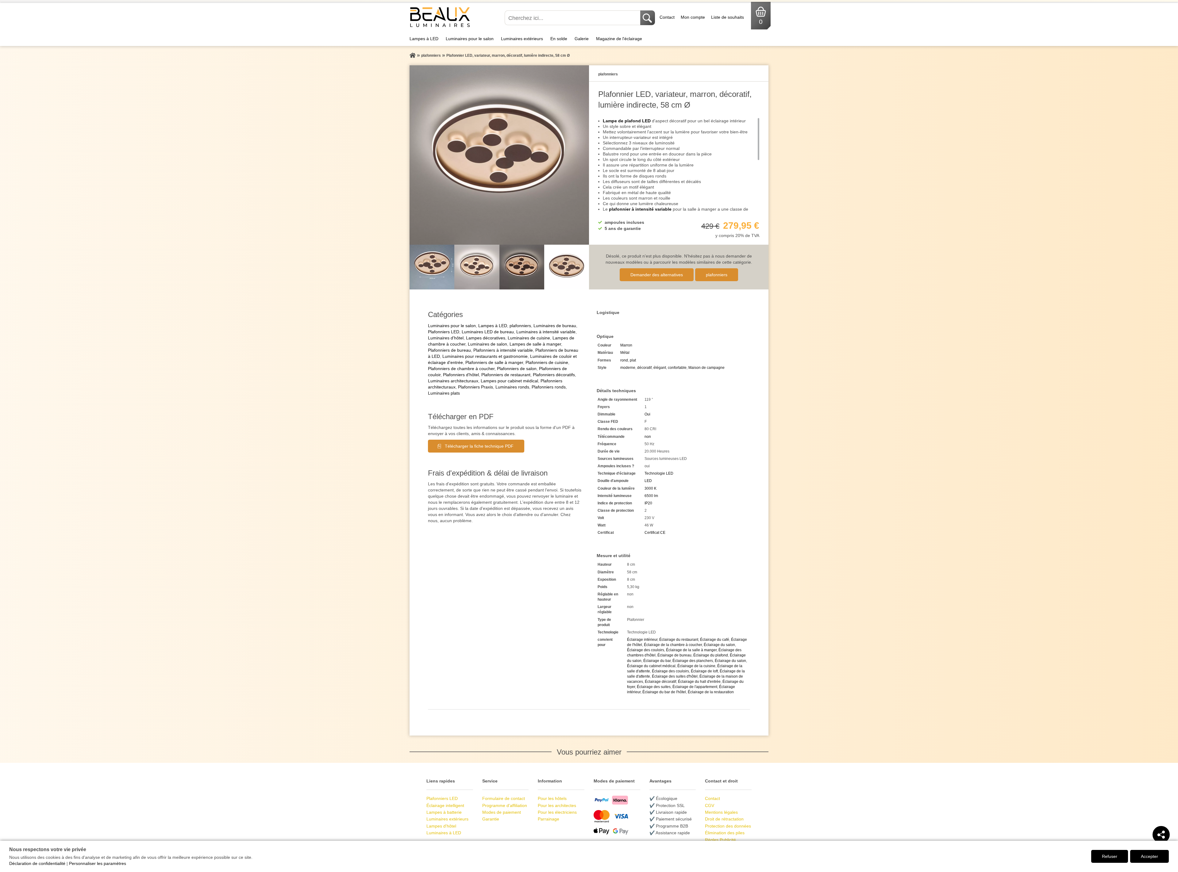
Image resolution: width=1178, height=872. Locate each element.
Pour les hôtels (552, 798)
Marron (626, 345)
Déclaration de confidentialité (37, 863)
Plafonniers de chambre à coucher (461, 368)
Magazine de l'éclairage (619, 38)
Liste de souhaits (727, 17)
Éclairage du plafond (710, 655)
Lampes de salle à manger (535, 344)
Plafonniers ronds (549, 386)
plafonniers (716, 274)
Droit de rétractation (724, 819)
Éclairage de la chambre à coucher (673, 645)
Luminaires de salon (487, 344)
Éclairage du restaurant (678, 639)
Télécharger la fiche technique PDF (479, 446)
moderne (627, 367)
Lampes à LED (424, 38)
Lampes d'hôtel (441, 826)
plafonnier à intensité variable (640, 209)
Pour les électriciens (557, 812)
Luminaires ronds (512, 386)
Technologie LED (659, 473)
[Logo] (440, 26)
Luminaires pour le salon (470, 38)
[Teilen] (1161, 834)
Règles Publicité (720, 839)
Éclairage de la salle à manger (691, 650)
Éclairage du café (714, 639)
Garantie (490, 819)
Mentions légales (721, 812)
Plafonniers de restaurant (505, 374)
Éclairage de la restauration (711, 692)
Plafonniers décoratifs (554, 374)
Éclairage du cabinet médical (651, 666)
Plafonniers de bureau (449, 350)
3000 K (650, 488)
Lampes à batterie (444, 812)
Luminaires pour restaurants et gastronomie (485, 356)
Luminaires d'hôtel (446, 337)
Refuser (1109, 856)
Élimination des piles (725, 832)
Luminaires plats (444, 393)
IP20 (648, 503)
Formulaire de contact (503, 798)
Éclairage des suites (654, 687)
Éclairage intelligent (445, 805)
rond (624, 360)
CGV (709, 805)
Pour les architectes (557, 805)
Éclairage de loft (704, 671)
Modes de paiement (501, 812)
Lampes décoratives (485, 337)
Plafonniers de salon (517, 368)
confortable (677, 367)
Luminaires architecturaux (453, 380)
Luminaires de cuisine (529, 337)
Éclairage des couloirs (645, 650)
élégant (659, 367)
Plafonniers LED (443, 331)
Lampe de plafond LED (627, 120)
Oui (647, 414)
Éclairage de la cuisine (696, 666)
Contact (667, 17)
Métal (624, 352)
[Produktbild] (499, 155)
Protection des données (728, 826)
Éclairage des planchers (692, 661)
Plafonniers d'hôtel (461, 374)
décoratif (644, 367)
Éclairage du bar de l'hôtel (664, 692)
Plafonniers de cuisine (546, 362)
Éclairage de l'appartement (694, 687)
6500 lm (651, 496)
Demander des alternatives (656, 274)
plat (633, 360)
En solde (558, 38)
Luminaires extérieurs (522, 38)
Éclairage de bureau (674, 655)
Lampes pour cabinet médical (509, 380)
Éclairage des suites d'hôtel (675, 676)
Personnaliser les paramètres (97, 863)
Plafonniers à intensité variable (503, 350)
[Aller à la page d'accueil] (413, 55)
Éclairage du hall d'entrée (699, 681)
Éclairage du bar (657, 661)
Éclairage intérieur (642, 639)
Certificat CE (655, 532)
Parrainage (548, 819)
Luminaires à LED (443, 832)
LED (648, 481)
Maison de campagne (706, 367)
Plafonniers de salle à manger (494, 362)
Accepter (1149, 856)
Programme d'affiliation (504, 805)
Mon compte (693, 17)
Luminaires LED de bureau (488, 331)
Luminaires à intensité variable (546, 331)
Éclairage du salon (719, 645)
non (648, 436)
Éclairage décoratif (660, 681)
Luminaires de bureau (554, 325)
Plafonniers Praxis (475, 386)
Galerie (582, 38)
